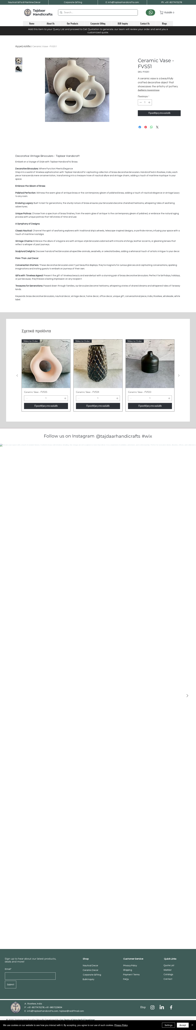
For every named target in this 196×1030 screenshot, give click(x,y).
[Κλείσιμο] (192, 1025)
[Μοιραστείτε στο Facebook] (140, 127)
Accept (182, 1025)
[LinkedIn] (161, 1007)
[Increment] (149, 102)
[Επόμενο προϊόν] (179, 375)
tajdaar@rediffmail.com (71, 1011)
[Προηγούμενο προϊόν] (17, 375)
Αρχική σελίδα (22, 46)
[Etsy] (143, 1007)
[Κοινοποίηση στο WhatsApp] (151, 127)
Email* (8, 969)
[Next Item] (187, 696)
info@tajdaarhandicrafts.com (42, 1011)
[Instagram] (152, 1007)
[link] (166, 12)
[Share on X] (157, 127)
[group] (98, 375)
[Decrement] (140, 102)
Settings (168, 1025)
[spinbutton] (144, 102)
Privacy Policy (121, 1025)
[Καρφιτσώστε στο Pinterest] (145, 127)
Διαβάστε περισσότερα (148, 90)
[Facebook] (171, 1007)
